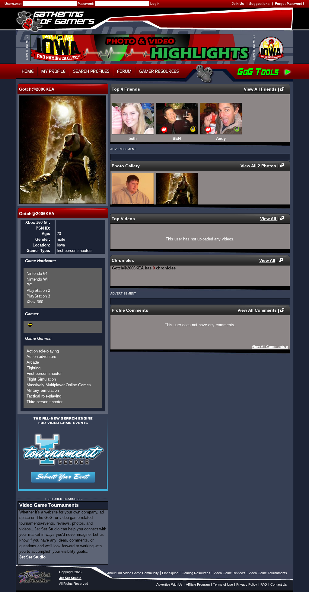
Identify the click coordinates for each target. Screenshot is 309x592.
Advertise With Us (169, 584)
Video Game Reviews (229, 573)
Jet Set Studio (32, 557)
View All (268, 218)
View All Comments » (270, 347)
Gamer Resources (159, 71)
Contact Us (278, 584)
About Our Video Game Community (133, 573)
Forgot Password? (289, 3)
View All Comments (257, 310)
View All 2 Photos (258, 165)
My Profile (53, 71)
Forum (124, 71)
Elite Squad (170, 573)
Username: (14, 3)
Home (27, 71)
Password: (86, 3)
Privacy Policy (246, 584)
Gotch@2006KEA (36, 89)
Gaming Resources (196, 573)
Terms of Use (223, 584)
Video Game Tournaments (268, 573)
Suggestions (259, 3)
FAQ (263, 584)
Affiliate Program (198, 584)
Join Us (238, 3)
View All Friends (260, 89)
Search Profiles (91, 71)
